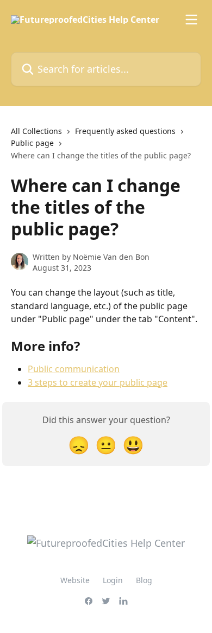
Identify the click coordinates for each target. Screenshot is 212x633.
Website (75, 580)
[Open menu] (191, 19)
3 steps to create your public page (97, 382)
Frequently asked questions (125, 131)
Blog (144, 580)
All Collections (36, 131)
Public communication (74, 369)
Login (113, 580)
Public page (32, 143)
